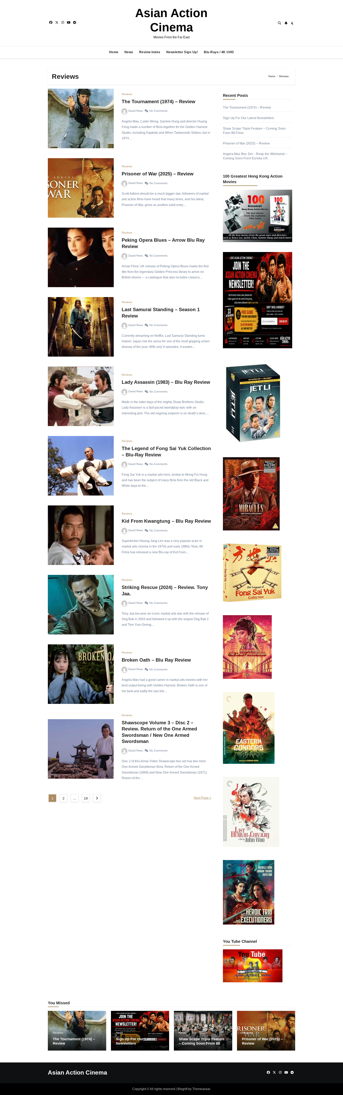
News (128, 52)
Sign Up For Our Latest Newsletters (248, 118)
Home (114, 52)
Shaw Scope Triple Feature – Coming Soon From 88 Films (201, 1043)
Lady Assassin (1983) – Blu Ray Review (166, 382)
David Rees (135, 110)
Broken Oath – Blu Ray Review (156, 660)
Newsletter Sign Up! (182, 52)
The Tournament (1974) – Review (158, 101)
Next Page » (202, 798)
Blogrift (182, 1089)
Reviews (127, 94)
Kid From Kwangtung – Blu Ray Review (166, 521)
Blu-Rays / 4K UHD (219, 52)
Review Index (149, 52)
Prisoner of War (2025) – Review (158, 173)
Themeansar (201, 1089)
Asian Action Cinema (77, 1072)
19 (86, 798)
